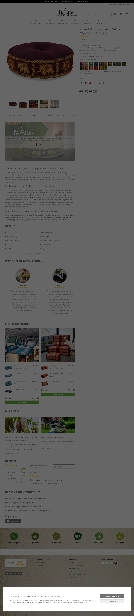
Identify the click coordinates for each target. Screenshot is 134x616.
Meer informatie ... (83, 602)
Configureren (112, 601)
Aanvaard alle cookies (112, 596)
